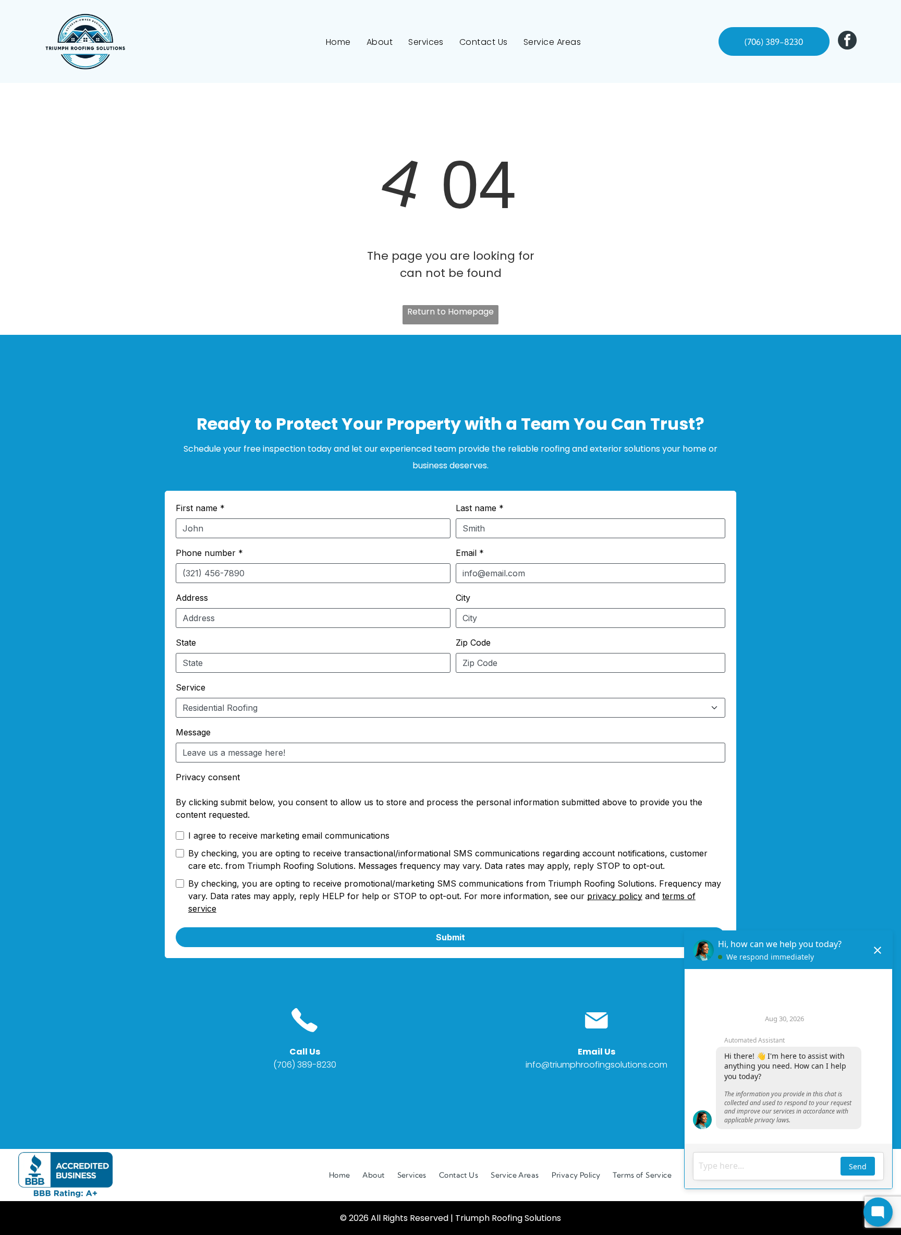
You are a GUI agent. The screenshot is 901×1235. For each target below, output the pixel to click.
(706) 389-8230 (304, 1065)
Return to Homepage (450, 312)
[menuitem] (338, 41)
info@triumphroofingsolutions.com (596, 1065)
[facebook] (847, 41)
